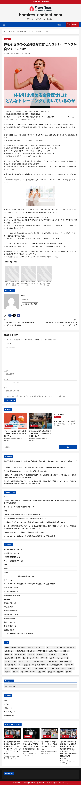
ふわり (31, 654)
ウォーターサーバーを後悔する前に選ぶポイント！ (20, 507)
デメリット (52, 661)
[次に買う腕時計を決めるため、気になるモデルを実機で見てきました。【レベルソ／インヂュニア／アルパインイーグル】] (12, 733)
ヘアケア (69, 665)
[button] (4, 25)
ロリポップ (61, 668)
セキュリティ (24, 661)
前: (19, 322)
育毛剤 (51, 672)
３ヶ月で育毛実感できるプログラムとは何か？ (18, 634)
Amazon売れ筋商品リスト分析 (13, 561)
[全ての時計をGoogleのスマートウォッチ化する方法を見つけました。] (49, 733)
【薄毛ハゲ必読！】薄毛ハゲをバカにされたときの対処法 (22, 514)
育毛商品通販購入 (9, 618)
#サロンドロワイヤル (36, 647)
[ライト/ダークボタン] (59, 25)
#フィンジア (52, 647)
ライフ (26, 668)
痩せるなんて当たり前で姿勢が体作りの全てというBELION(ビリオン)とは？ (40, 433)
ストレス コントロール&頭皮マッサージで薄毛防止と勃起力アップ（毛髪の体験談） (30, 536)
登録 (5, 700)
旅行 (15, 672)
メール (7, 379)
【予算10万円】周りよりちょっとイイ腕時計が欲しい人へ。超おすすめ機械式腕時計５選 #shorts (34, 467)
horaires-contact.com (40, 14)
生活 (41, 672)
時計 (24, 672)
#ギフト (22, 647)
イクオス (62, 654)
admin (8, 53)
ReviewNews (63, 783)
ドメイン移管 (10, 665)
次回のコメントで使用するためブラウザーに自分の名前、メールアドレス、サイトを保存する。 (35, 396)
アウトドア (51, 654)
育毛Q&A (7, 599)
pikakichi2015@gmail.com (12, 438)
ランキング (38, 668)
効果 (7, 672)
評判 (68, 672)
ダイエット (7, 39)
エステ (43, 658)
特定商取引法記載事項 (11, 591)
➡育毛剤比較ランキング (11, 553)
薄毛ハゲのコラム (9, 622)
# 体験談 (9, 651)
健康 (71, 668)
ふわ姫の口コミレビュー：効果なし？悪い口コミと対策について (24, 532)
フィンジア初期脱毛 (54, 665)
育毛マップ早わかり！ (11, 603)
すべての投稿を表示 (30, 304)
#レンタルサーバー (67, 647)
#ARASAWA (10, 647)
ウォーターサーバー (30, 658)
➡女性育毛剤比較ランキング (13, 549)
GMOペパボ (20, 654)
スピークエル (10, 661)
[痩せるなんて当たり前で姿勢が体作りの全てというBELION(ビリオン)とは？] (40, 421)
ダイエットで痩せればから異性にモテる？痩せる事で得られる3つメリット (15, 433)
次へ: (61, 322)
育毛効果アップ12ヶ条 (11, 614)
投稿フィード (8, 708)
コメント (7, 343)
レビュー (49, 668)
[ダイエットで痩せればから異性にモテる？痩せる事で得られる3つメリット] (15, 421)
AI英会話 (53, 651)
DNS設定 (64, 651)
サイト (6, 388)
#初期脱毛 (20, 651)
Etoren (8, 654)
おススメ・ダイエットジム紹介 (64, 421)
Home (6, 572)
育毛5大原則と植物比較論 (12, 595)
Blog (5, 510)
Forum (6, 497)
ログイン (6, 704)
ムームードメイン (12, 668)
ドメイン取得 (65, 661)
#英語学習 (42, 651)
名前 (6, 371)
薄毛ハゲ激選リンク (10, 626)
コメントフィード (9, 712)
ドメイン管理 (24, 665)
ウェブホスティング (12, 658)
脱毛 (60, 672)
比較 (33, 672)
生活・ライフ (9, 736)
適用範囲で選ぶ (9, 630)
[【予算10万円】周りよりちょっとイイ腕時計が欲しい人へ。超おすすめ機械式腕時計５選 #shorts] (31, 733)
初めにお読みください (11, 587)
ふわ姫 (40, 654)
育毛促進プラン (9, 607)
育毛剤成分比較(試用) (10, 611)
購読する (75, 24)
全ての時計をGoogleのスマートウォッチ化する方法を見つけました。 (26, 471)
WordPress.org (9, 715)
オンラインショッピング (59, 658)
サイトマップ (8, 580)
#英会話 (31, 651)
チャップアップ (38, 661)
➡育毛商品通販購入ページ (12, 557)
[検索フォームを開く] (63, 24)
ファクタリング (38, 665)
